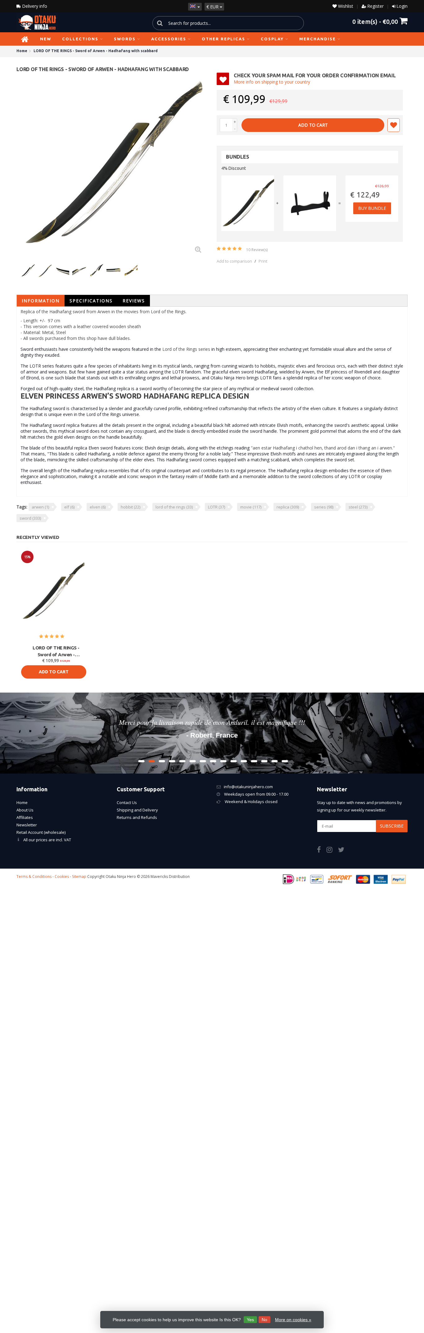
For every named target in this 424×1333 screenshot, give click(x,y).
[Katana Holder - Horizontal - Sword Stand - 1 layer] (309, 203)
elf (69, 507)
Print (263, 261)
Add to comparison (234, 261)
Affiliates (24, 817)
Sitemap (79, 876)
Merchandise (317, 39)
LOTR (216, 507)
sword (30, 518)
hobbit (130, 507)
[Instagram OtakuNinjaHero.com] (332, 850)
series (323, 507)
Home (22, 802)
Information (41, 301)
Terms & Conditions (34, 876)
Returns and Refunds (137, 817)
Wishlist (345, 6)
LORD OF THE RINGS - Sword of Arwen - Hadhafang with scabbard (56, 651)
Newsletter (26, 825)
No (264, 1319)
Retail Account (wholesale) (40, 832)
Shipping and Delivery (137, 810)
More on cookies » (293, 1319)
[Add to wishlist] (393, 125)
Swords (125, 39)
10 (257, 249)
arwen (40, 507)
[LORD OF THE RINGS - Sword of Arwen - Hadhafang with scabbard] (114, 166)
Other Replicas (223, 39)
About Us (25, 810)
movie (250, 507)
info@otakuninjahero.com (248, 786)
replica (288, 507)
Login (402, 6)
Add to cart (313, 125)
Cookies (62, 876)
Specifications (91, 301)
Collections (80, 39)
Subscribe (392, 826)
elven (98, 507)
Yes (250, 1319)
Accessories (168, 39)
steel (358, 507)
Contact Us (127, 802)
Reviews (134, 301)
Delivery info (34, 6)
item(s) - (375, 21)
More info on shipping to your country (272, 82)
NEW (45, 39)
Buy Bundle (372, 208)
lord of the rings (174, 507)
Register (375, 6)
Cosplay (272, 39)
